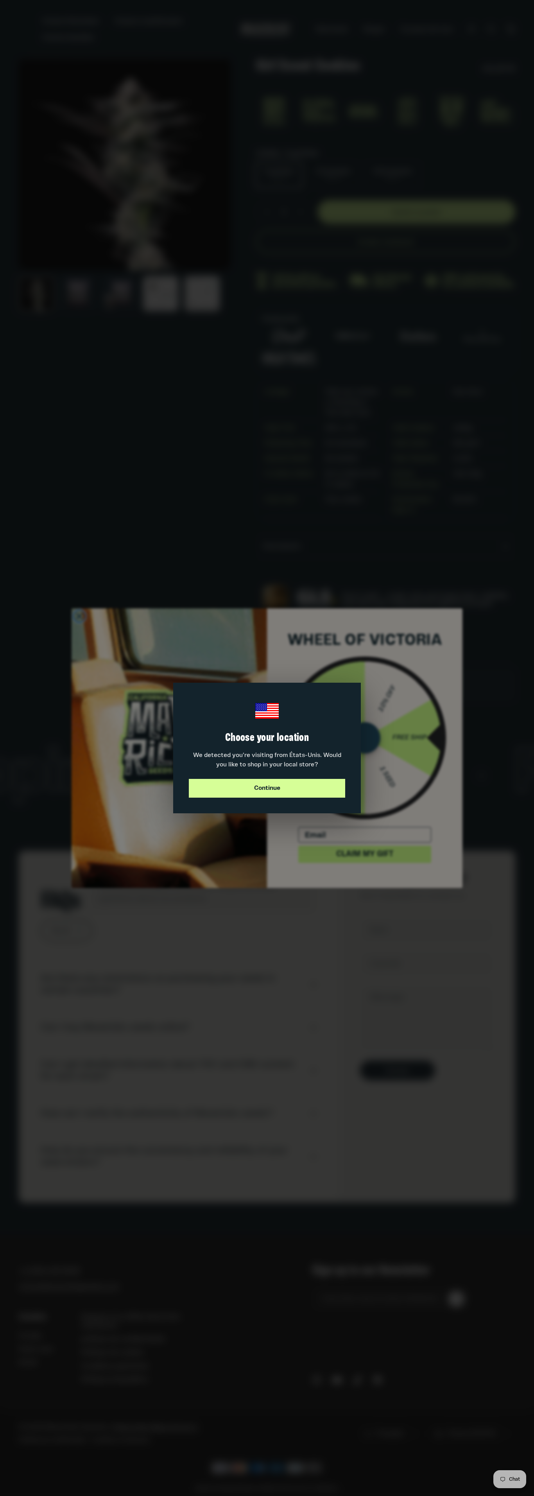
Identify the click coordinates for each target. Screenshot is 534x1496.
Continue (267, 788)
